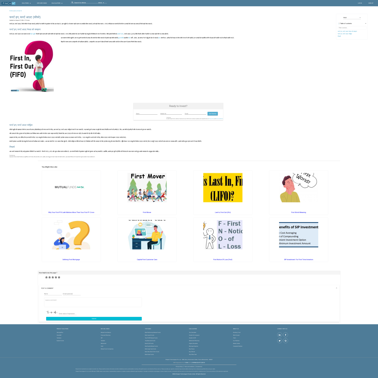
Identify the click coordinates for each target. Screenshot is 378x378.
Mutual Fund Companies (107, 349)
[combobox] (83, 3)
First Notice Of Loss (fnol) (222, 259)
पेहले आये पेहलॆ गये (18, 11)
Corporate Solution (237, 346)
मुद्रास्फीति (121, 38)
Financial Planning (105, 335)
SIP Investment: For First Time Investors (298, 259)
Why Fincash (236, 335)
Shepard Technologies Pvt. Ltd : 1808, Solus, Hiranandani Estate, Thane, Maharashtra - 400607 (189, 359)
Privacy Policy (211, 118)
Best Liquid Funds (149, 335)
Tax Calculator (192, 332)
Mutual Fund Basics (106, 332)
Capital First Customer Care (147, 259)
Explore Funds (60, 340)
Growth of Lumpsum (194, 335)
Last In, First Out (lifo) (223, 212)
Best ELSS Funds (149, 343)
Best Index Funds (149, 354)
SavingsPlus (60, 332)
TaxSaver (59, 338)
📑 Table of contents (345, 23)
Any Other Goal (193, 354)
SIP (101, 338)
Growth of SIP (192, 338)
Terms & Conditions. (219, 118)
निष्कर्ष (339, 36)
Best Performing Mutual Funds (153, 332)
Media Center (236, 343)
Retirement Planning (194, 340)
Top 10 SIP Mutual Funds (151, 338)
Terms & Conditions (189, 366)
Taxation (103, 340)
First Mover (147, 212)
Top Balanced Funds (150, 340)
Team (234, 338)
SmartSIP (59, 335)
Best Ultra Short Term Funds (152, 351)
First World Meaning (298, 212)
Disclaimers (199, 366)
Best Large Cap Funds (150, 349)
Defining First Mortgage (71, 259)
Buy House (191, 349)
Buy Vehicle (192, 351)
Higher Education (193, 343)
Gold (102, 346)
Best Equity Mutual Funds (151, 346)
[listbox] (352, 17)
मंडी (129, 38)
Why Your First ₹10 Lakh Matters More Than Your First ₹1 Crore (71, 212)
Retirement (103, 343)
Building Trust (236, 332)
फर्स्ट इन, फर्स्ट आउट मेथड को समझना (347, 31)
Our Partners (236, 340)
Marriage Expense (193, 346)
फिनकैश (11, 11)
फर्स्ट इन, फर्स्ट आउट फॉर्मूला (345, 34)
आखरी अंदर (120, 34)
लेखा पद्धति (32, 34)
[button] (189, 288)
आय (159, 38)
